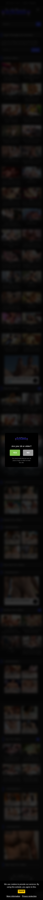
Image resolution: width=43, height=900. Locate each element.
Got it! (21, 891)
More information (13, 896)
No (28, 453)
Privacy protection (29, 896)
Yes (15, 453)
